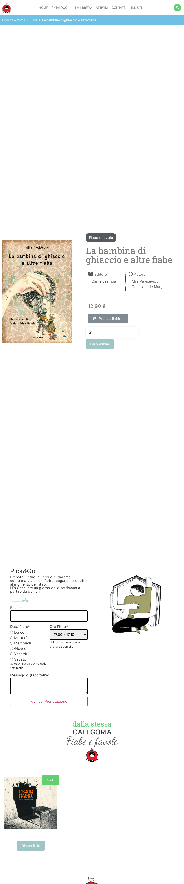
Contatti (119, 7)
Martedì (20, 637)
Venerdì (20, 654)
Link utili (137, 7)
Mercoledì (22, 643)
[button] (108, 318)
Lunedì (19, 632)
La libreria (83, 7)
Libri (34, 20)
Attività (102, 7)
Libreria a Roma (13, 20)
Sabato (20, 659)
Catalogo (59, 7)
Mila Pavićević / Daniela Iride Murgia (149, 284)
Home (43, 7)
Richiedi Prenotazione (48, 701)
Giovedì (20, 648)
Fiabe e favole (101, 237)
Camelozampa (104, 281)
